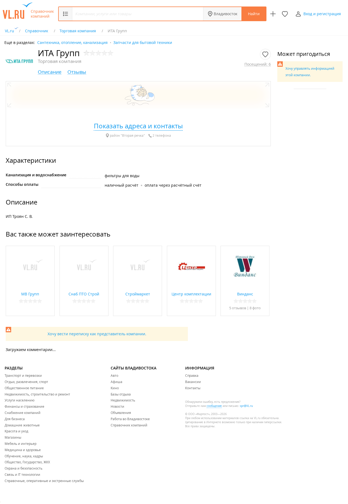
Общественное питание (24, 388)
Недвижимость (123, 400)
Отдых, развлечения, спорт (26, 381)
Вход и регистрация (322, 13)
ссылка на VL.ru (250, 418)
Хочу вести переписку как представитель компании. (97, 333)
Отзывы (76, 72)
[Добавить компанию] (273, 14)
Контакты (192, 388)
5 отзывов (237, 307)
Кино (115, 388)
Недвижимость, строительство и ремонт (37, 394)
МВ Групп (30, 293)
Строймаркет (137, 293)
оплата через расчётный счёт (173, 185)
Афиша (116, 381)
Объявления (121, 412)
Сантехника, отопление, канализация (72, 42)
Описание (49, 72)
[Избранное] (285, 14)
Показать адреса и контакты (138, 126)
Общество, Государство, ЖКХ (27, 462)
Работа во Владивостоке (130, 419)
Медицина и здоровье (23, 450)
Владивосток (225, 13)
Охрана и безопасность (23, 468)
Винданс (245, 293)
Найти (254, 13)
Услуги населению (20, 400)
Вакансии (193, 381)
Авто (114, 375)
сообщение (214, 406)
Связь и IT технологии (22, 474)
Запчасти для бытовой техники (142, 42)
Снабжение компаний (23, 412)
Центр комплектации (191, 293)
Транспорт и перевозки (23, 375)
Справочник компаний (42, 14)
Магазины (13, 437)
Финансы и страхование (24, 406)
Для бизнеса (15, 419)
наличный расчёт (121, 185)
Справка (191, 375)
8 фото (255, 307)
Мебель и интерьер (20, 443)
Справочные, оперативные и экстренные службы (44, 481)
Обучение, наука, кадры (24, 456)
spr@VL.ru (246, 406)
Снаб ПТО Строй (84, 293)
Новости (117, 406)
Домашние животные (22, 425)
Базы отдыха (121, 394)
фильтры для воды (122, 175)
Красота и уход (16, 431)
